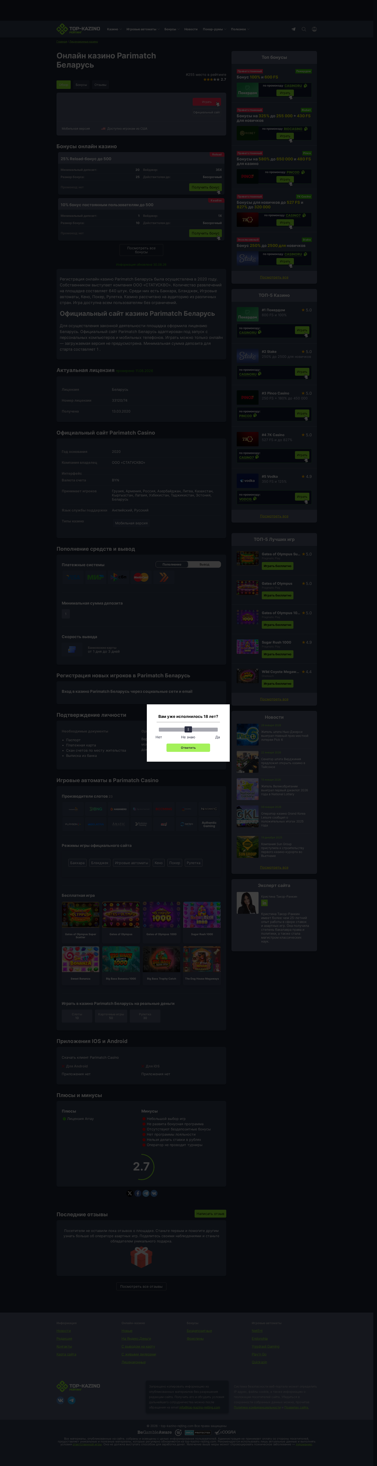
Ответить (188, 747)
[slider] (188, 729)
